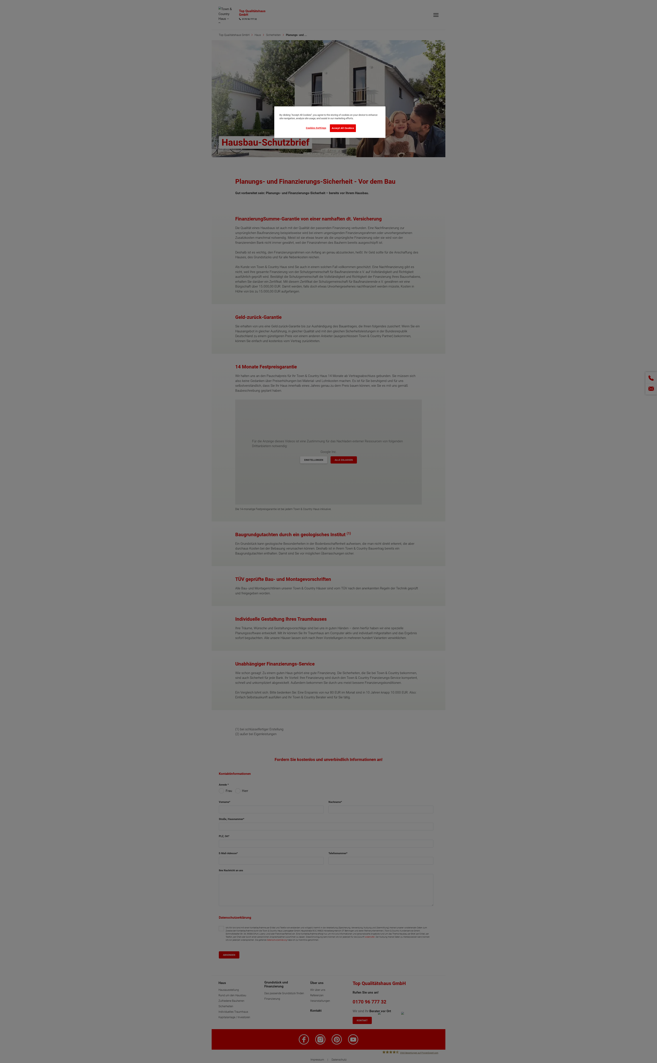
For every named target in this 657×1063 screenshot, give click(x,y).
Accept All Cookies (343, 128)
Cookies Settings (316, 128)
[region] (329, 122)
